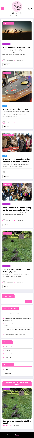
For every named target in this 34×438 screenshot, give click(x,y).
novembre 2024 (8, 354)
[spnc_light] (31, 9)
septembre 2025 (8, 346)
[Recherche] (29, 9)
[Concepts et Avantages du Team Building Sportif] (17, 246)
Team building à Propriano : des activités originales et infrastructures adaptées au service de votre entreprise (16, 48)
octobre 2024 (8, 357)
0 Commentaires (19, 60)
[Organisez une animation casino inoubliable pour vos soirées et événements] (17, 142)
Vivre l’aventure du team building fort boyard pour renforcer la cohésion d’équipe (16, 208)
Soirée (5, 105)
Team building (6, 43)
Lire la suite (6, 64)
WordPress (18, 434)
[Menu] (2, 8)
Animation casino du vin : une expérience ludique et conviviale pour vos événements (16, 110)
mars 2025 (7, 350)
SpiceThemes (17, 435)
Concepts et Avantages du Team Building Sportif (16, 270)
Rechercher (8, 296)
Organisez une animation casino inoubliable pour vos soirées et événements (16, 160)
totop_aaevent (9, 60)
